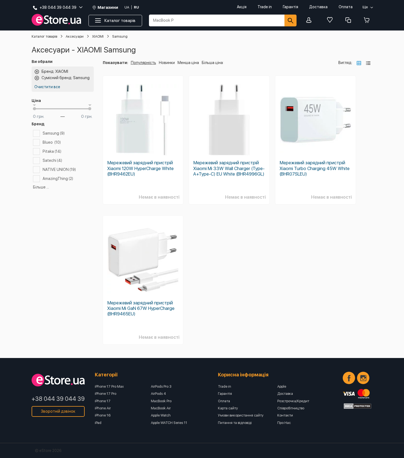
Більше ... (41, 187)
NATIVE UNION (59, 169)
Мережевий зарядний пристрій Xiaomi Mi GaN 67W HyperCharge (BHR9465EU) (141, 308)
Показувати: (115, 62)
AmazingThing (58, 178)
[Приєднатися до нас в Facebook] (349, 378)
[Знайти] (290, 20)
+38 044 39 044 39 (58, 398)
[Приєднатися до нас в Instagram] (363, 378)
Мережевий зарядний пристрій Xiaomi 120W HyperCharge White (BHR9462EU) (140, 168)
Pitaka (52, 151)
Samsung (54, 133)
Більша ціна (212, 62)
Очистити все (47, 87)
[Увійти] (310, 20)
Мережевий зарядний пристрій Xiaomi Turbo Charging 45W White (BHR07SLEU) (315, 168)
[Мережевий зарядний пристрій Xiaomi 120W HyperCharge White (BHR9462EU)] (143, 120)
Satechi (52, 160)
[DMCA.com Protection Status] (357, 406)
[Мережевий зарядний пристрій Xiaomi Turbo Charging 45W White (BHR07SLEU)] (316, 120)
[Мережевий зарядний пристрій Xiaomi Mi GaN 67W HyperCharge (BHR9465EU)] (143, 260)
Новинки (167, 62)
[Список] (368, 63)
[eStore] (56, 19)
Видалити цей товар (36, 71)
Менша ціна (188, 62)
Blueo (52, 142)
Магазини (108, 7)
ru (136, 7)
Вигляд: (345, 62)
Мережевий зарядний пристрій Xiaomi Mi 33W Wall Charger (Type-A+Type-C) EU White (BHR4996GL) (229, 168)
